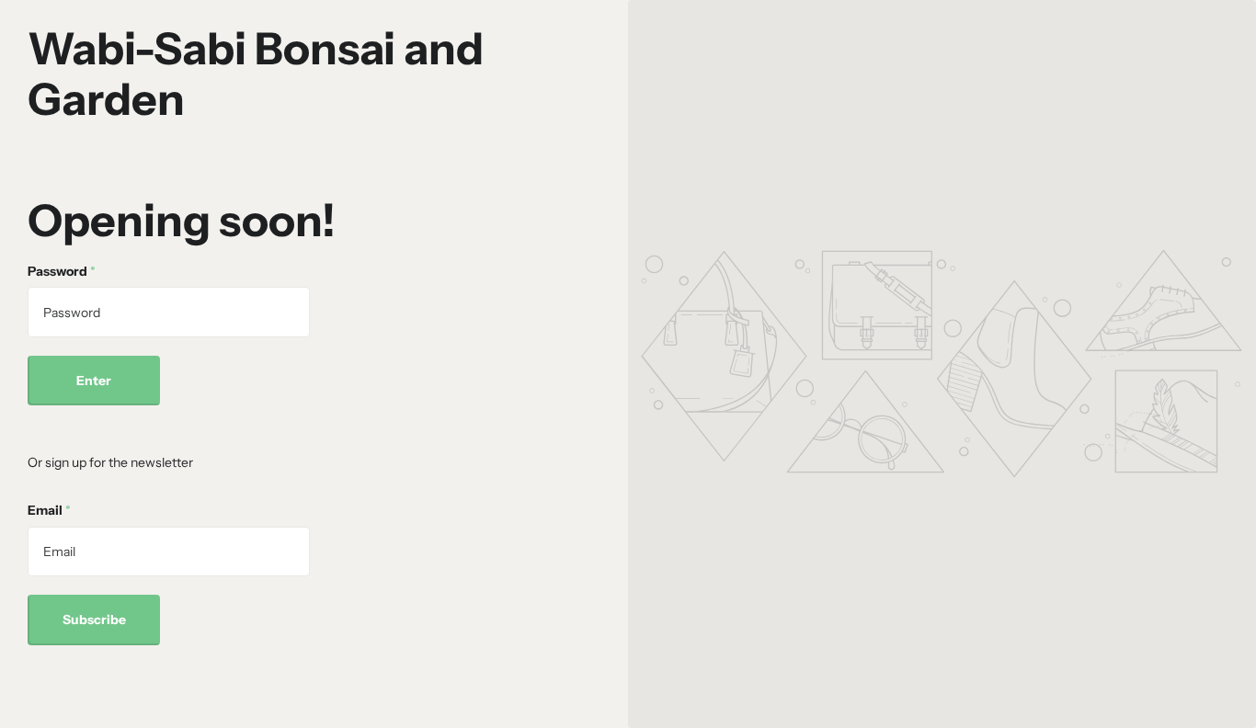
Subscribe (94, 619)
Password (62, 271)
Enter (93, 380)
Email (49, 510)
